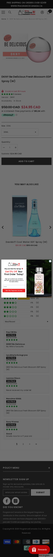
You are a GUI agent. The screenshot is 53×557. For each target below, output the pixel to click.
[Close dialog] (50, 261)
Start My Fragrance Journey (13, 290)
